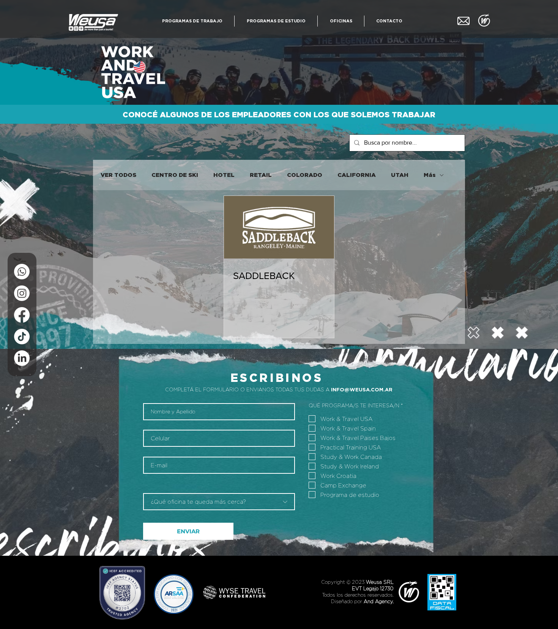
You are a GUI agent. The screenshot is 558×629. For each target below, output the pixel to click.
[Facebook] (22, 315)
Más (430, 175)
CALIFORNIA (356, 175)
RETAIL (261, 175)
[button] (192, 21)
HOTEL (224, 175)
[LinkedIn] (22, 358)
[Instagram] (22, 293)
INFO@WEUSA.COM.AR (361, 389)
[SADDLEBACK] (279, 227)
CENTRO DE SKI (174, 175)
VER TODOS (118, 175)
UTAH (399, 175)
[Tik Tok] (22, 336)
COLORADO (304, 175)
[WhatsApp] (22, 271)
